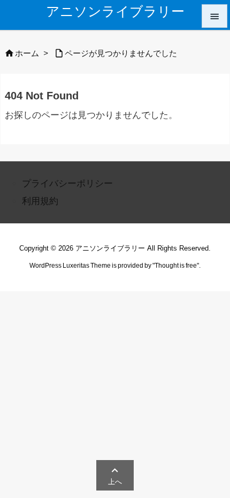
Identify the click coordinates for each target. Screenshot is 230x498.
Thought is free (176, 265)
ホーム (27, 53)
